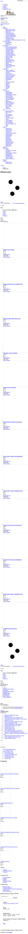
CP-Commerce (9, 932)
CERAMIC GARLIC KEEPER (10, 353)
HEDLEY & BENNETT (11, 715)
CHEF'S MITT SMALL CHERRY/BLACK (13, 594)
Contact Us (5, 7)
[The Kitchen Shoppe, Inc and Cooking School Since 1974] (11, 15)
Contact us (5, 871)
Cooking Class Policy (7, 887)
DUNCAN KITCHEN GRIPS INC (13, 721)
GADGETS (9, 750)
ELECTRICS (9, 751)
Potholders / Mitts (6, 693)
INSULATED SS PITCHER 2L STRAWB (9, 773)
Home (4, 167)
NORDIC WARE (10, 728)
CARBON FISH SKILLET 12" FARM (9, 817)
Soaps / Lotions (6, 696)
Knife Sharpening (6, 877)
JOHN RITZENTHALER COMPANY (14, 735)
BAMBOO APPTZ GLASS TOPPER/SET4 (13, 284)
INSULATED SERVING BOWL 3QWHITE (10, 788)
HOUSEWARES (10, 749)
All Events (5, 5)
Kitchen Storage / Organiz (8, 691)
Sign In (4, 6)
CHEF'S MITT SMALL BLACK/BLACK (12, 525)
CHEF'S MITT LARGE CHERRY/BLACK (13, 490)
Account (2, 165)
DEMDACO (9, 720)
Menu (2, 24)
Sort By (2, 203)
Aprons (4, 687)
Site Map (5, 882)
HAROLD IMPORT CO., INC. (13, 724)
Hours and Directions (7, 870)
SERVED (8, 716)
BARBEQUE (9, 755)
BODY (8, 758)
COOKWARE (9, 753)
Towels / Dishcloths (7, 697)
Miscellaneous (6, 692)
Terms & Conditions (7, 881)
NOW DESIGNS (10, 729)
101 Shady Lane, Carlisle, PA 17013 (10, 903)
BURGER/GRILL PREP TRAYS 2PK (11, 318)
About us (5, 869)
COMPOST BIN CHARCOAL (10, 628)
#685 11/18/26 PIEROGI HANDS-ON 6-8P (10, 832)
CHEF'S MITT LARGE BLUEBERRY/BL (13, 456)
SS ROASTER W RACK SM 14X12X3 (9, 846)
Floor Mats (5, 690)
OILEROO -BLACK (5, 861)
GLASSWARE (9, 757)
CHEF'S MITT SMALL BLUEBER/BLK (12, 559)
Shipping (5, 878)
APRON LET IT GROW (8, 249)
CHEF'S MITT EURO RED (9, 387)
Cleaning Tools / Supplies (8, 689)
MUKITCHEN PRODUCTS (12, 725)
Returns (4, 879)
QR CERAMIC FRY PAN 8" (7, 803)
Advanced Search (4, 18)
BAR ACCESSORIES (11, 754)
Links (2, 1)
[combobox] (7, 17)
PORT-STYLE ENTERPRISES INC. (14, 731)
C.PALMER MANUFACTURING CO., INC (16, 719)
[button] (6, 254)
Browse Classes (6, 886)
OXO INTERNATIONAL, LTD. (13, 730)
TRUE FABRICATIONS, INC (12, 736)
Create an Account (7, 9)
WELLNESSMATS (10, 738)
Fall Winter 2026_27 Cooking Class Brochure (12, 888)
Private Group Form (7, 891)
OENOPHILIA (9, 726)
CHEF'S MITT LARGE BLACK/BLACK (12, 422)
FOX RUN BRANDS (11, 722)
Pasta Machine (6, 694)
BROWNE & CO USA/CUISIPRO (14, 717)
